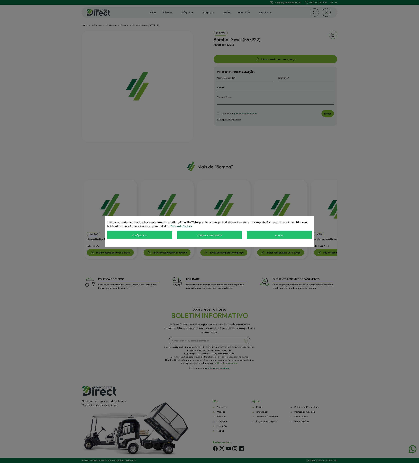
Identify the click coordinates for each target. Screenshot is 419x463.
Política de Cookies (181, 226)
